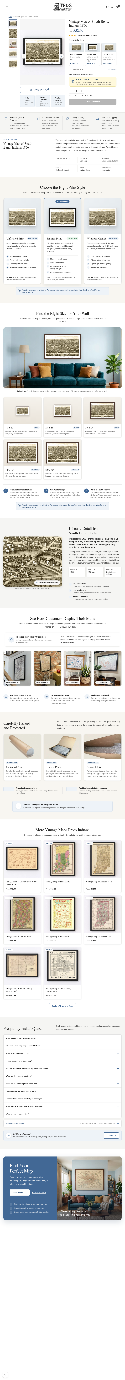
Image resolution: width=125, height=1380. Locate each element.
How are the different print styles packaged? (24, 1099)
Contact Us (111, 1135)
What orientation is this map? (18, 1053)
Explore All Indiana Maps (62, 1006)
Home (10, 17)
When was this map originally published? (23, 1046)
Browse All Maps (39, 1192)
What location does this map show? (21, 1038)
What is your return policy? (17, 1114)
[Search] (107, 7)
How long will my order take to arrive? (21, 1091)
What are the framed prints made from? (22, 1084)
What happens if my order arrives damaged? (24, 1106)
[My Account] (112, 7)
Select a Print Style (93, 102)
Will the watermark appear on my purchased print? (27, 1068)
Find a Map (19, 1192)
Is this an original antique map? (19, 1061)
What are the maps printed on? (19, 1076)
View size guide (112, 69)
